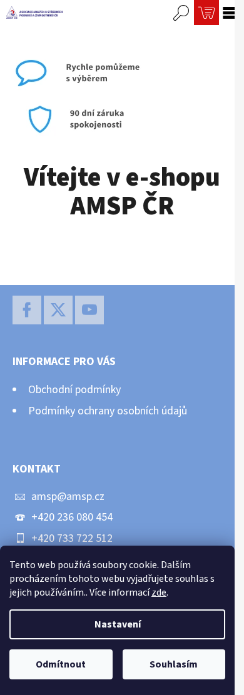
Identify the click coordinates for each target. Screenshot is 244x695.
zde (158, 592)
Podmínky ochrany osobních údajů (107, 411)
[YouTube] (89, 310)
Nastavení (117, 624)
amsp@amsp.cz (67, 496)
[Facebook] (27, 310)
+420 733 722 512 (72, 538)
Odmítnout (61, 664)
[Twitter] (58, 310)
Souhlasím (174, 664)
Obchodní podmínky (74, 390)
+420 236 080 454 (72, 517)
